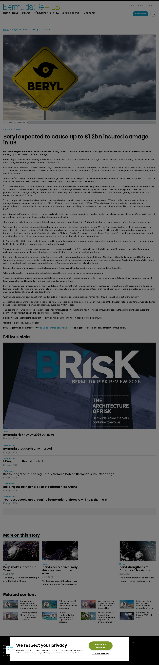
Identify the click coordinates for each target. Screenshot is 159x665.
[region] (69, 649)
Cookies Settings (100, 654)
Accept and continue (100, 645)
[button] (10, 650)
